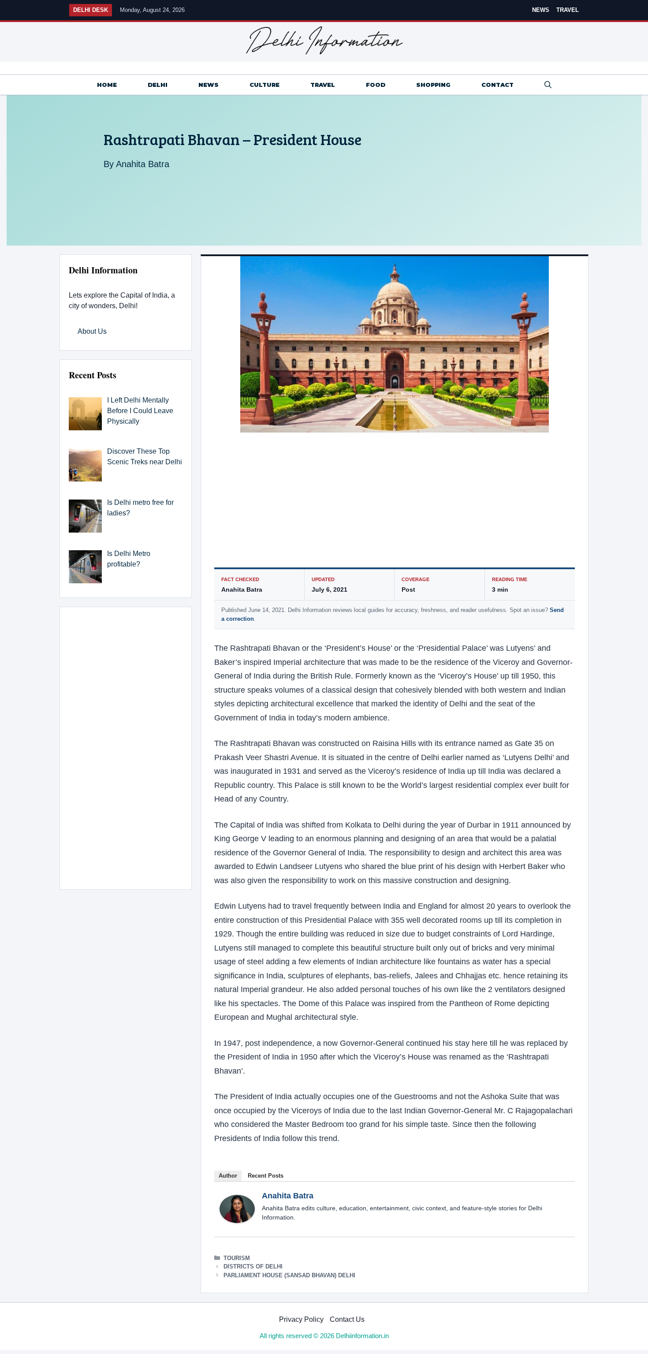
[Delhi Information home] (324, 40)
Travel (567, 10)
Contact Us (347, 1319)
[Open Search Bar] (548, 85)
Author (228, 1175)
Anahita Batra (142, 164)
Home (107, 84)
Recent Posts (265, 1175)
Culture (264, 84)
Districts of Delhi (253, 1266)
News (540, 10)
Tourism (236, 1258)
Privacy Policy (301, 1319)
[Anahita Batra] (237, 1220)
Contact (497, 84)
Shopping (433, 84)
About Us (92, 331)
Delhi (158, 84)
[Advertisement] (394, 502)
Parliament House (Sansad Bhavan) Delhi (289, 1275)
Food (375, 84)
